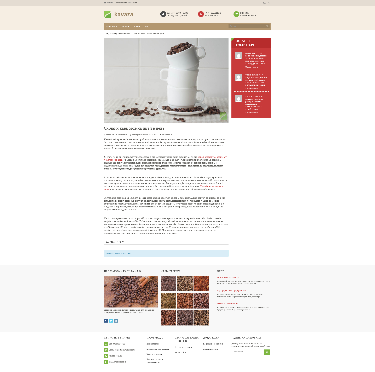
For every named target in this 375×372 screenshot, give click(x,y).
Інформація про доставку (158, 349)
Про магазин (152, 344)
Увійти (134, 2)
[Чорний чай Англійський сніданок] (168, 283)
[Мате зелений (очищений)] (168, 300)
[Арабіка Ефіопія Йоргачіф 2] (201, 300)
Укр (264, 3)
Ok (267, 352)
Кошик (110, 2)
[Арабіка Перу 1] (185, 300)
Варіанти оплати (154, 354)
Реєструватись (121, 2)
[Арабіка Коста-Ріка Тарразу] (168, 317)
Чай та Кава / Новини (227, 303)
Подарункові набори (213, 344)
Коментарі (115, 241)
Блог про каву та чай (120, 33)
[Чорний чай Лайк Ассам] (185, 317)
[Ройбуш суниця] (201, 283)
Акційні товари (210, 349)
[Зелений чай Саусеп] (201, 317)
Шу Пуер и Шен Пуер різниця (231, 290)
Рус (269, 3)
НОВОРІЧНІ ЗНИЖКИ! (228, 277)
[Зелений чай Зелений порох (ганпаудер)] (185, 283)
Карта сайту (180, 352)
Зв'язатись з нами (183, 347)
